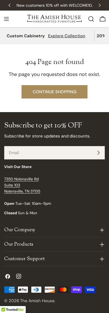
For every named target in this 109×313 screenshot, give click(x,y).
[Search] (91, 18)
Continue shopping (54, 92)
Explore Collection (66, 36)
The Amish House (37, 301)
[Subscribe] (98, 153)
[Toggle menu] (6, 18)
